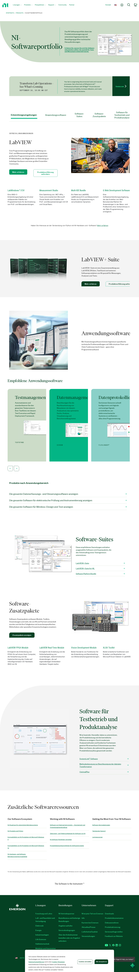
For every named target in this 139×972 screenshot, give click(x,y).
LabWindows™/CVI (16, 190)
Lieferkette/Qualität (90, 931)
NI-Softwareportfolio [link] (33, 13)
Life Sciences (40, 939)
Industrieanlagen (42, 934)
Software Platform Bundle (86, 573)
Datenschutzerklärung (36, 962)
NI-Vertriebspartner (66, 913)
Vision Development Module (84, 647)
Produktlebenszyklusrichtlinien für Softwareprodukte (67, 846)
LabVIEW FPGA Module (18, 647)
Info (83, 918)
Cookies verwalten (85, 962)
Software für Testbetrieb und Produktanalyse (122, 115)
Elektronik (39, 925)
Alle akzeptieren (101, 962)
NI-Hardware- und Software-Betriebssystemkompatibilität (17, 855)
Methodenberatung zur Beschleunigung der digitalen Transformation (100, 765)
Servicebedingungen (67, 930)
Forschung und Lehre (43, 913)
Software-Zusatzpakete (99, 115)
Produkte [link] (19, 13)
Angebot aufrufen (65, 925)
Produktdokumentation (114, 918)
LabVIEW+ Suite (82, 563)
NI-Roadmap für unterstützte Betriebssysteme (23, 825)
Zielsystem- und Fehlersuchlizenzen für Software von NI (67, 833)
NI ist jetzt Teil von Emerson (92, 913)
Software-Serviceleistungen (101, 825)
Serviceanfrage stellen (114, 931)
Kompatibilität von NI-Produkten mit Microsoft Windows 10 (26, 847)
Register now (120, 86)
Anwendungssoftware (55, 114)
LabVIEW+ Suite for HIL (85, 568)
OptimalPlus (84, 772)
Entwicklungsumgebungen (24, 114)
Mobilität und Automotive (45, 948)
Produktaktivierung (112, 927)
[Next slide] (16, 468)
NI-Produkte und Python (15, 831)
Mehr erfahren (102, 225)
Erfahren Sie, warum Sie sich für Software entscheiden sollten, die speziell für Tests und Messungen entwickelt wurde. (79, 49)
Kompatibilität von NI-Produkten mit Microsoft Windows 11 (26, 838)
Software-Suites (79, 115)
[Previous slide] (10, 468)
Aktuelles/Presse (88, 927)
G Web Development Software (116, 190)
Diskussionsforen (112, 922)
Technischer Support (99, 831)
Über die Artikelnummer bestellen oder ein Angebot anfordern (69, 937)
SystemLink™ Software (88, 758)
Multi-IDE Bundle (78, 190)
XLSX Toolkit (109, 647)
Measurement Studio (48, 190)
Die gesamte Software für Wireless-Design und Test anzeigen (41, 506)
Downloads (109, 913)
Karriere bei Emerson (90, 922)
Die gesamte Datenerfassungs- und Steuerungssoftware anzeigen (43, 493)
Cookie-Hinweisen (58, 962)
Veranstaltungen (88, 936)
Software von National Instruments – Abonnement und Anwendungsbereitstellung (67, 826)
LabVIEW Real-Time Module (51, 647)
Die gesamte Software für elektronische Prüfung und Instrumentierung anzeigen (50, 500)
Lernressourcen (97, 837)
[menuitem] (17, 5)
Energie (38, 930)
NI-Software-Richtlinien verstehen (61, 839)
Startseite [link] (10, 13)
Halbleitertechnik (42, 944)
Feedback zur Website (114, 936)
